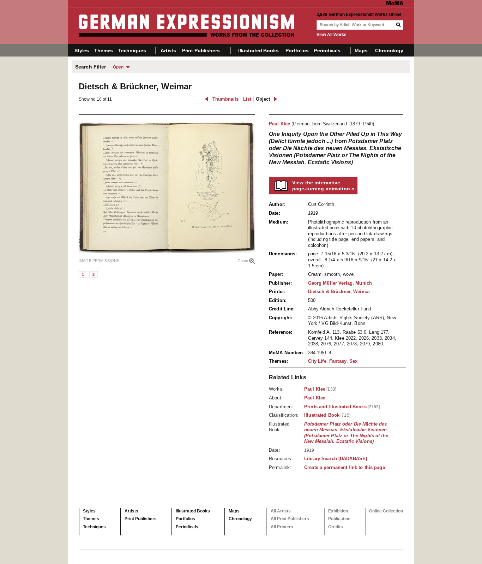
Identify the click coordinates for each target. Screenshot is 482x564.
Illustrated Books (258, 50)
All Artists (281, 511)
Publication (339, 518)
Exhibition (338, 511)
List (247, 99)
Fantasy (338, 361)
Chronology (389, 50)
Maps (361, 50)
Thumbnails (225, 99)
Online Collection (386, 511)
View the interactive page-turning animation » (323, 185)
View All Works (332, 34)
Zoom (243, 261)
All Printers (282, 526)
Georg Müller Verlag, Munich (340, 283)
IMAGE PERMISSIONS (99, 261)
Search (399, 25)
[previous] (206, 99)
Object (263, 99)
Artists (168, 50)
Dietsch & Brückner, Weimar (339, 291)
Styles (81, 50)
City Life (317, 361)
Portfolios (297, 50)
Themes (103, 50)
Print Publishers (201, 50)
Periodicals (327, 50)
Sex (353, 361)
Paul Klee (279, 123)
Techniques (132, 50)
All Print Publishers (290, 518)
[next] (275, 99)
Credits (335, 526)
